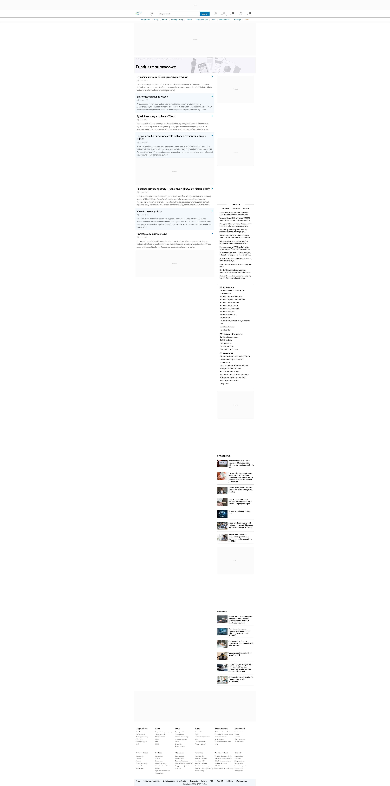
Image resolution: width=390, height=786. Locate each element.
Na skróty (238, 753)
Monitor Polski (179, 758)
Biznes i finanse (200, 732)
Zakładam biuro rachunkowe (224, 732)
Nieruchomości (224, 19)
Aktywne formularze (233, 334)
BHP (156, 741)
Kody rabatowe (239, 761)
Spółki (197, 734)
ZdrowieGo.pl (239, 756)
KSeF (247, 19)
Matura (157, 768)
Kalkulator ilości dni (227, 327)
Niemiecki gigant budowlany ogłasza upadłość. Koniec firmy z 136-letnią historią (234, 271)
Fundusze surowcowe (176, 59)
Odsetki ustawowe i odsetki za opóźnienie (235, 356)
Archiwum (238, 758)
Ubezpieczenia (160, 737)
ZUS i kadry (139, 739)
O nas (138, 781)
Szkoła (157, 758)
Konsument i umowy (181, 737)
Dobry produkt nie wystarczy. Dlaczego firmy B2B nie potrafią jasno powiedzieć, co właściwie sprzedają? (235, 225)
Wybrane (246, 208)
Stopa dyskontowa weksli (229, 380)
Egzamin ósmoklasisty (162, 771)
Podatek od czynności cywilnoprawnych (234, 374)
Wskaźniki (228, 353)
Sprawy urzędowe (181, 739)
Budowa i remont (240, 739)
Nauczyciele (159, 761)
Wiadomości (238, 732)
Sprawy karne (179, 734)
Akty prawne (179, 753)
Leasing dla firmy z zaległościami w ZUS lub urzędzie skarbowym (235, 260)
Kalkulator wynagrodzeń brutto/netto (233, 299)
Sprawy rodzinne (180, 732)
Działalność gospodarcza (229, 337)
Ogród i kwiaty (239, 741)
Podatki (138, 732)
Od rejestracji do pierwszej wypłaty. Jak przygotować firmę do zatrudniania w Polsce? (233, 242)
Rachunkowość (140, 734)
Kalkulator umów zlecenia (229, 302)
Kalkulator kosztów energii (229, 309)
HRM (157, 744)
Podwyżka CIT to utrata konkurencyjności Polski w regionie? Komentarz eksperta (234, 213)
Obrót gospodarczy (142, 737)
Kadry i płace (140, 766)
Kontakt (220, 781)
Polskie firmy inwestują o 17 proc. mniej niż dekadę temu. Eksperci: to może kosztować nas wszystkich (234, 254)
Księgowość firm (141, 729)
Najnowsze (236, 208)
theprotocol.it (239, 768)
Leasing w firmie (200, 741)
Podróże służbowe (221, 763)
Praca (177, 741)
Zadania (138, 761)
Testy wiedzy (159, 773)
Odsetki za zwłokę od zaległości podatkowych (231, 360)
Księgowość (145, 19)
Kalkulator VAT (225, 318)
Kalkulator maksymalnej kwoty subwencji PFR (235, 322)
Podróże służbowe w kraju (229, 371)
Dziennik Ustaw (180, 756)
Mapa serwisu (241, 781)
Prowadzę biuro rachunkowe (224, 734)
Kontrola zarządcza (227, 346)
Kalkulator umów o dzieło (229, 305)
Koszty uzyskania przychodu (230, 368)
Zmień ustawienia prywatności (174, 781)
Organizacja (139, 756)
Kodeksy (178, 768)
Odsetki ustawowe (220, 766)
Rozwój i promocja (141, 763)
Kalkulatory (228, 287)
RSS (211, 781)
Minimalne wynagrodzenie (223, 758)
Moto (213, 19)
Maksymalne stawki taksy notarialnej (233, 377)
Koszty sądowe (225, 343)
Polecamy (222, 611)
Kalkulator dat (225, 330)
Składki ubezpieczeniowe (223, 761)
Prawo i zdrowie (180, 746)
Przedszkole (159, 756)
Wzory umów (239, 763)
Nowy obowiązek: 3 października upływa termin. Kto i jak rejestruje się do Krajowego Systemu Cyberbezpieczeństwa (235, 237)
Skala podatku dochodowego (224, 768)
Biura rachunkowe (221, 729)
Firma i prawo (223, 455)
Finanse (237, 737)
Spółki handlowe (226, 340)
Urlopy (157, 739)
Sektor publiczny (177, 19)
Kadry (156, 19)
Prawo (189, 19)
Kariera (204, 781)
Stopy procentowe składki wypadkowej (234, 365)
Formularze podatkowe (242, 766)
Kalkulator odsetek (201, 763)
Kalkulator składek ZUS (228, 315)
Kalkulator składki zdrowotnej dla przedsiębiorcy (232, 292)
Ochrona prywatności (151, 781)
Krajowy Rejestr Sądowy (229, 349)
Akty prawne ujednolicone (183, 766)
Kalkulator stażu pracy (202, 766)
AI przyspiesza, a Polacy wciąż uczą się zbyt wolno (235, 265)
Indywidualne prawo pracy (163, 732)
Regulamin (194, 781)
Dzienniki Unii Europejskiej (183, 763)
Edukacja (237, 19)
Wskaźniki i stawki (221, 753)
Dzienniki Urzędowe (181, 761)
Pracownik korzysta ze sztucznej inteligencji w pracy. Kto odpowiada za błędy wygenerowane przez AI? (235, 277)
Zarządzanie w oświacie (163, 766)
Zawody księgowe (141, 741)
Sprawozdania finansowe (223, 741)
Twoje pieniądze (202, 19)
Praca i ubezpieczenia (202, 737)
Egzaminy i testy (160, 763)
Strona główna (140, 59)
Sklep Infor (178, 744)
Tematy (158, 59)
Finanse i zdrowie (200, 744)
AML (216, 744)
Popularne (225, 208)
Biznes (164, 19)
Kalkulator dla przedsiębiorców (231, 296)
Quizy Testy (224, 384)
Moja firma (150, 59)
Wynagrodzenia (160, 734)
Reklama (229, 781)
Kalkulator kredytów (227, 312)
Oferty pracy (239, 771)
